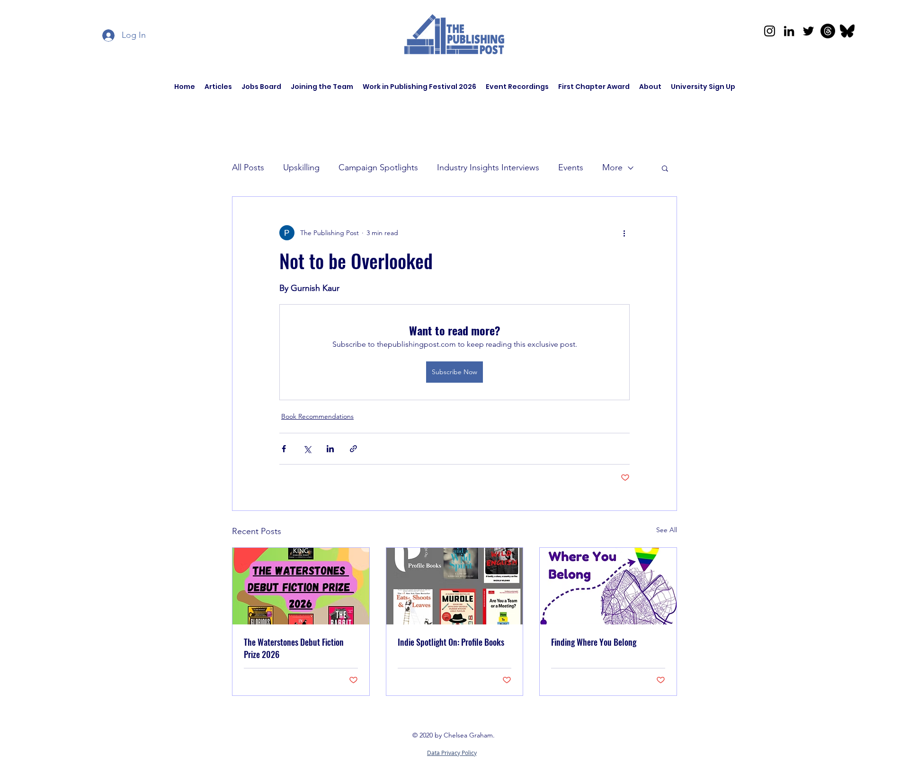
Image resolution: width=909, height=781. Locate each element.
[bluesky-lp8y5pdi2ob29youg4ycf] (847, 31)
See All (666, 530)
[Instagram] (769, 31)
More (612, 167)
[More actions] (624, 232)
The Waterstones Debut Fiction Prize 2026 (294, 648)
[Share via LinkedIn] (330, 448)
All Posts (248, 167)
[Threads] (827, 31)
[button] (664, 168)
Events (570, 167)
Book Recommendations (317, 416)
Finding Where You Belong (593, 642)
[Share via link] (353, 448)
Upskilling (301, 167)
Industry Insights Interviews (488, 167)
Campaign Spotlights (378, 167)
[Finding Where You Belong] (608, 586)
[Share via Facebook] (283, 448)
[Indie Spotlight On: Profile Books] (454, 586)
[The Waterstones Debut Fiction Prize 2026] (300, 586)
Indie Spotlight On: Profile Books (451, 642)
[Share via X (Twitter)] (307, 448)
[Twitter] (808, 31)
